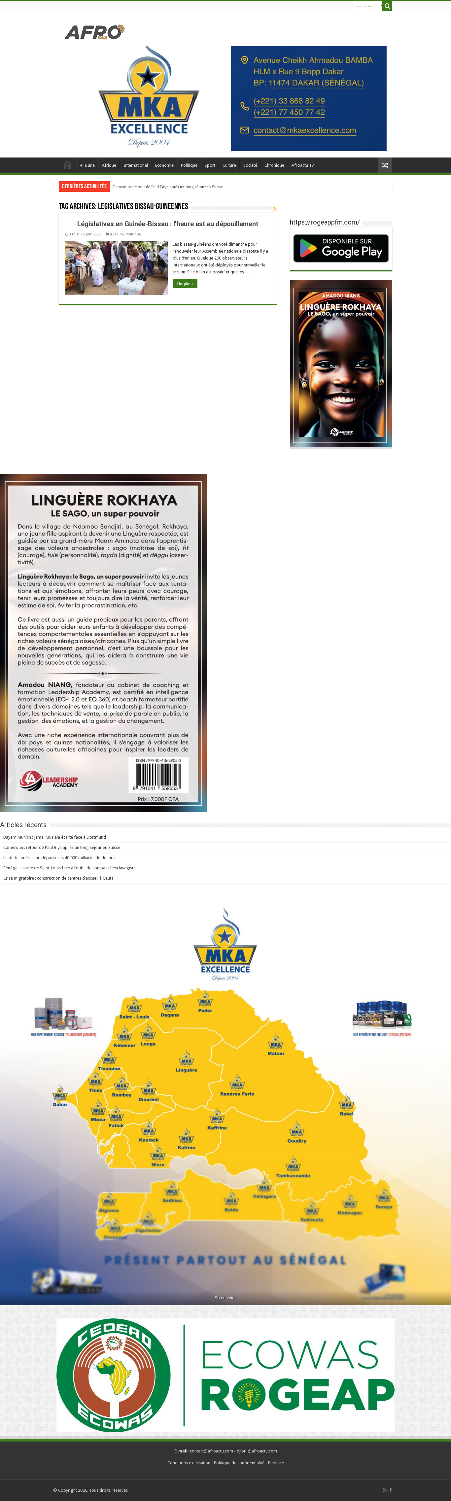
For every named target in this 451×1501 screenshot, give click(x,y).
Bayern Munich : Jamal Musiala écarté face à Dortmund (54, 837)
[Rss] (384, 1490)
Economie (164, 165)
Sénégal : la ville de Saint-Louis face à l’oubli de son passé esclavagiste (69, 867)
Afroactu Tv (303, 165)
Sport (210, 165)
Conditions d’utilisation (188, 1462)
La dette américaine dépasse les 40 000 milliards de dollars (59, 857)
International (135, 165)
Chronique (274, 165)
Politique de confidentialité (239, 1462)
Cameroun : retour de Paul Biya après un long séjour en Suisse (168, 186)
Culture (229, 165)
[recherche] (387, 6)
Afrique (109, 165)
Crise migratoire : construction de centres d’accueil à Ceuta (58, 878)
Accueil (67, 164)
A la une (87, 165)
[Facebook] (391, 1490)
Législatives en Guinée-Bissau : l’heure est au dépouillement (167, 224)
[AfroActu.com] (95, 31)
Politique (189, 165)
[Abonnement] (275, 209)
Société (250, 165)
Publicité (276, 1462)
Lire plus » (185, 283)
